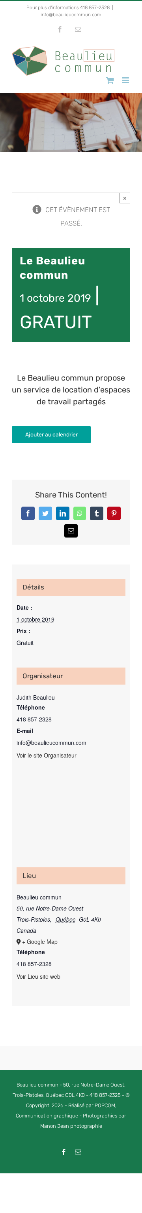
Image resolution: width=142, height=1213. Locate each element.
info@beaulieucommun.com (71, 14)
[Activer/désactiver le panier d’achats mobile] (110, 80)
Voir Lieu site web (38, 976)
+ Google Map (40, 941)
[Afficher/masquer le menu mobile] (126, 80)
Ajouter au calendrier (51, 434)
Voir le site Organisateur (47, 755)
